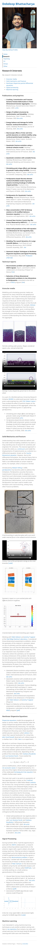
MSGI (13, 282)
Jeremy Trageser (29, 637)
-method (29, 780)
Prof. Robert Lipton (29, 401)
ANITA (14, 845)
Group (5, 64)
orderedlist (25, 944)
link (13, 272)
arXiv (17, 108)
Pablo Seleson (16, 637)
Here (19, 739)
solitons (26, 733)
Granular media (11, 79)
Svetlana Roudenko (29, 754)
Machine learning (12, 89)
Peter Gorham (17, 864)
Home (5, 54)
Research (6, 56)
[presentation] (19, 762)
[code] (10, 563)
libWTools (28, 868)
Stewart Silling (17, 468)
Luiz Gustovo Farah (11, 756)
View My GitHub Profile (10, 50)
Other (5, 66)
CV (4, 61)
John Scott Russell (8, 737)
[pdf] (18, 710)
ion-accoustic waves (9, 768)
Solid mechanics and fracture (16, 81)
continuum (21, 449)
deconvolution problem (19, 857)
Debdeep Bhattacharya (18, 4)
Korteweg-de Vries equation (23, 772)
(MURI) (11, 399)
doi (18, 118)
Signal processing (12, 87)
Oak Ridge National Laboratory (17, 639)
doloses (32, 305)
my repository (12, 929)
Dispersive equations (9, 720)
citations (33, 782)
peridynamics (6, 470)
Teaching (6, 59)
